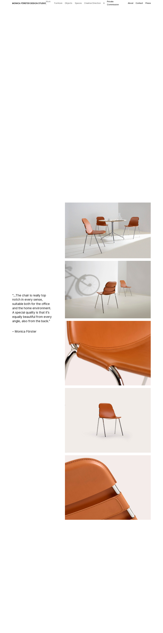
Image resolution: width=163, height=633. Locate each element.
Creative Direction (92, 3)
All (104, 3)
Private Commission (113, 3)
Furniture (58, 3)
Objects (68, 3)
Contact (139, 3)
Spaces (78, 3)
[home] (29, 3)
